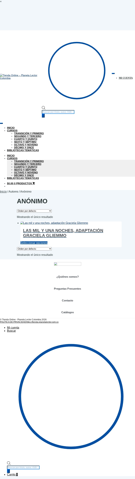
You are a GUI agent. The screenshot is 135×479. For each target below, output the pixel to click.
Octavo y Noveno (26, 144)
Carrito (12, 474)
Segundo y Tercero (27, 136)
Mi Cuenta (126, 78)
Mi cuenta (13, 327)
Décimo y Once (24, 147)
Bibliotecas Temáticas (23, 150)
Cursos (12, 130)
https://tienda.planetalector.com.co (42, 322)
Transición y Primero (29, 133)
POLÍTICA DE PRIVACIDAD (13, 322)
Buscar (11, 330)
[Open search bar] (43, 108)
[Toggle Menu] (113, 73)
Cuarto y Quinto (25, 139)
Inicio (11, 127)
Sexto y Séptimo (25, 141)
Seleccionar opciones (33, 242)
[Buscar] (43, 116)
